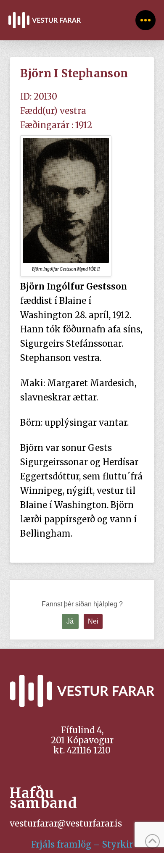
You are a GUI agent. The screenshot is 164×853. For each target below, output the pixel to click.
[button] (145, 20)
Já (70, 621)
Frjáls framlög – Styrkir (82, 844)
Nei (93, 621)
